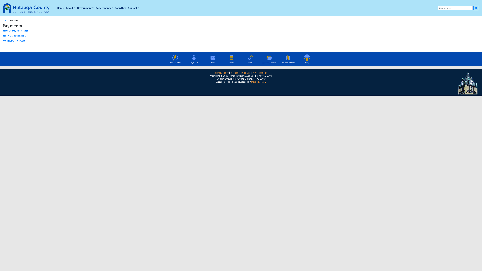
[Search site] (476, 8)
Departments (103, 8)
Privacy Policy (222, 73)
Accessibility (261, 73)
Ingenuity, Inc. (257, 82)
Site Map (246, 73)
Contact (132, 8)
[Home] (26, 8)
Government (84, 8)
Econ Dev (120, 8)
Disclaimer (235, 73)
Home (61, 9)
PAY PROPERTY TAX (13, 41)
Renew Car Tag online (13, 36)
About (69, 8)
